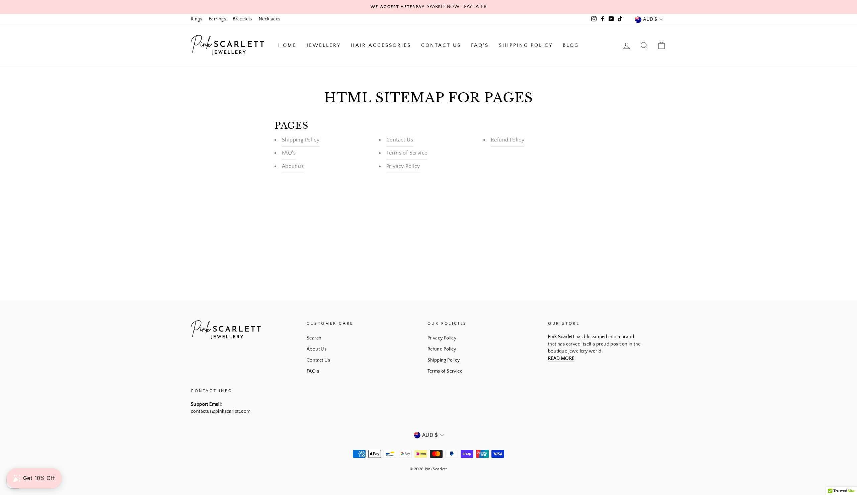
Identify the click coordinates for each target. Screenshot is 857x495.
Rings (196, 19)
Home (287, 45)
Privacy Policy (403, 166)
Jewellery (324, 45)
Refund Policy (507, 140)
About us (293, 166)
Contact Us (441, 45)
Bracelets (242, 19)
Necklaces (270, 19)
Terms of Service (406, 153)
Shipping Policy (526, 45)
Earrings (217, 19)
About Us (316, 349)
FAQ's (480, 45)
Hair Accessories (381, 45)
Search (314, 338)
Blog (571, 45)
